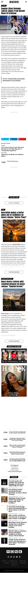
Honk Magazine (12, 161)
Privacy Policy (14, 563)
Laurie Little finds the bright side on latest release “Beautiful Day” (17, 432)
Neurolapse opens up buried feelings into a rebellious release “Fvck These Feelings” (17, 439)
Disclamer (6, 563)
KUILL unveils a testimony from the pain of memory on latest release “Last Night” (17, 446)
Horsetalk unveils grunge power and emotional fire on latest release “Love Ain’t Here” (17, 453)
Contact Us (15, 565)
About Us (4, 561)
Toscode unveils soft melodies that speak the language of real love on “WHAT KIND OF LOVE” (17, 460)
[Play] (3, 361)
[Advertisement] (14, 123)
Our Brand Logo (13, 561)
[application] (14, 356)
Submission (23, 563)
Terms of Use (22, 561)
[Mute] (22, 361)
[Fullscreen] (25, 361)
